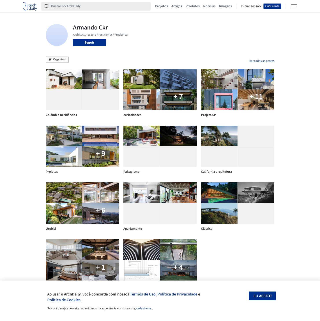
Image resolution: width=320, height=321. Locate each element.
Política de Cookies (63, 300)
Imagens (225, 6)
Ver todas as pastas (261, 60)
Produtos (193, 6)
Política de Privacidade (177, 294)
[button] (57, 60)
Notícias (209, 6)
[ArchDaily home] (30, 6)
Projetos (161, 6)
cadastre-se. (144, 308)
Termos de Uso (142, 294)
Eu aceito (262, 296)
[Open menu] (293, 6)
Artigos (176, 6)
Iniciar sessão (251, 6)
